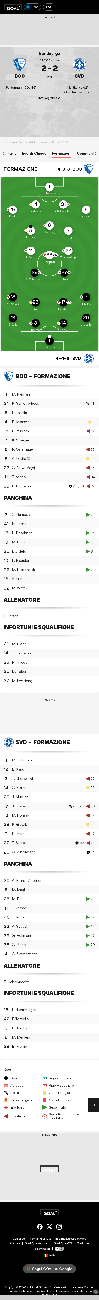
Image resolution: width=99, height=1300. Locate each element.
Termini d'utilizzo (40, 1238)
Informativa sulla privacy (70, 1238)
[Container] (20, 68)
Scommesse (42, 1248)
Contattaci (19, 1238)
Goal (26, 1287)
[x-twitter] (49, 1227)
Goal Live (83, 1243)
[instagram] (59, 1227)
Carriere (15, 1243)
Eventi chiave (34, 153)
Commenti (86, 153)
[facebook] (40, 1227)
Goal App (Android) (37, 1243)
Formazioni (61, 153)
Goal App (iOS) (63, 1243)
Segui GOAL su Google (52, 1268)
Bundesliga (49, 53)
